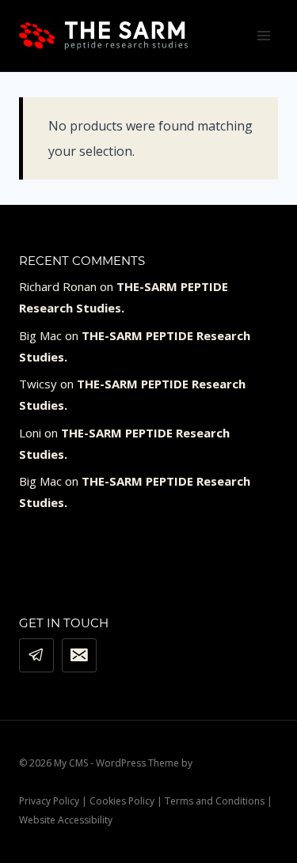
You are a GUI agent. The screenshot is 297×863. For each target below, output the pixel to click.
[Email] (79, 655)
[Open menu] (263, 35)
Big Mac (40, 335)
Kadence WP (222, 763)
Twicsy (38, 384)
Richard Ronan (58, 286)
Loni (30, 433)
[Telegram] (36, 655)
